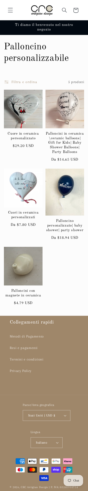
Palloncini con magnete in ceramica (23, 293)
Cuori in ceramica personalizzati (23, 215)
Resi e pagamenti (24, 348)
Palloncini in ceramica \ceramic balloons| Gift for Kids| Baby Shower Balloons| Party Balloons (65, 143)
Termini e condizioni (27, 359)
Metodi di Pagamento (27, 336)
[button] (10, 10)
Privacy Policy (21, 371)
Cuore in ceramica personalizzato (23, 136)
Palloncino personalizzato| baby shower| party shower (65, 225)
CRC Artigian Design (34, 487)
